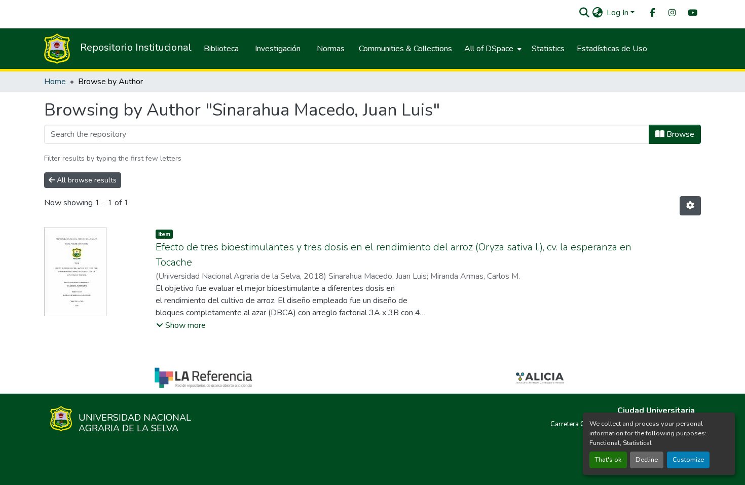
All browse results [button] (86, 180)
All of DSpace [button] (488, 48)
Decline (647, 459)
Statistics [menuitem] (548, 48)
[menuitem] (652, 13)
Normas (331, 48)
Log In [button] (618, 12)
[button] (584, 13)
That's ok (608, 459)
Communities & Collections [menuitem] (405, 48)
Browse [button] (679, 134)
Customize (688, 459)
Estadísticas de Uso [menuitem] (612, 48)
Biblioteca (221, 48)
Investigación (278, 48)
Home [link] (55, 81)
